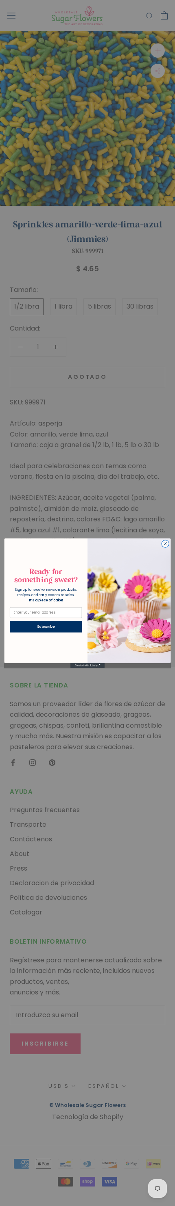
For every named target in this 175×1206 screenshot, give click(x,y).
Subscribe (46, 626)
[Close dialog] (165, 543)
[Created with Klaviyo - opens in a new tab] (87, 665)
